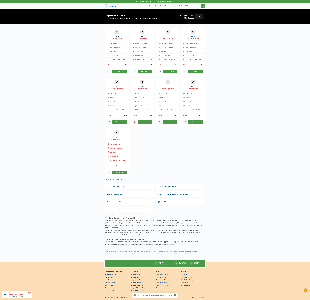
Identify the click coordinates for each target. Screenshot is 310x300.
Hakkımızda (184, 274)
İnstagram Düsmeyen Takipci (138, 288)
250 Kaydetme (142, 38)
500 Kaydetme (167, 38)
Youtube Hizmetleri (110, 282)
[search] (203, 6)
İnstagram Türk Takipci (137, 277)
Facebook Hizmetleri (110, 288)
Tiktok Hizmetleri (109, 277)
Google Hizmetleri (110, 280)
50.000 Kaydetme (117, 139)
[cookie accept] (175, 295)
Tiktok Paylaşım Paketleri (162, 288)
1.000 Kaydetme (193, 38)
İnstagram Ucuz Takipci (137, 280)
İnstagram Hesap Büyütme (138, 285)
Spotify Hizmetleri (110, 285)
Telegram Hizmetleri (110, 290)
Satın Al (120, 71)
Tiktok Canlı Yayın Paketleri (163, 285)
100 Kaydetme (117, 38)
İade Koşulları (184, 282)
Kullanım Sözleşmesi (186, 277)
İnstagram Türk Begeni (137, 282)
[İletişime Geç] (306, 290)
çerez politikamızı (153, 295)
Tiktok (117, 36)
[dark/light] (199, 6)
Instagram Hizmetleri (110, 274)
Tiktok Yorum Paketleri (162, 282)
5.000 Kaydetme (142, 89)
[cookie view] (135, 295)
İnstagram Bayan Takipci (137, 290)
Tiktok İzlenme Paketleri (162, 280)
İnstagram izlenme (135, 274)
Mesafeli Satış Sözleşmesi (188, 280)
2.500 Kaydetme (117, 89)
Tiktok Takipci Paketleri (162, 274)
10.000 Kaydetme (167, 89)
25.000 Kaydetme (193, 89)
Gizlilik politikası (185, 285)
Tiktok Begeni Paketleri (162, 277)
